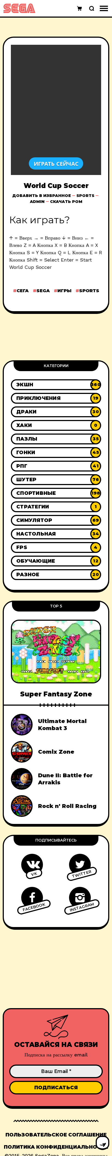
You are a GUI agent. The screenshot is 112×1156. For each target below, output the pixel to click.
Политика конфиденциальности (56, 1147)
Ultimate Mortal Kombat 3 (62, 724)
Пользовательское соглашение (56, 1135)
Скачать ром (66, 201)
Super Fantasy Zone (56, 694)
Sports (85, 195)
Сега (23, 290)
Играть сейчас (56, 163)
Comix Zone (56, 752)
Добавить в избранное (41, 195)
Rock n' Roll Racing (67, 806)
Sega (43, 290)
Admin (37, 201)
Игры (64, 290)
